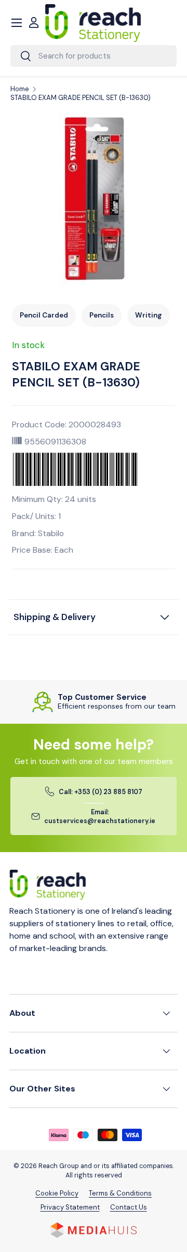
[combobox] (93, 56)
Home (19, 89)
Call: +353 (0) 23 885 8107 (100, 792)
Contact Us (128, 1207)
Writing (148, 315)
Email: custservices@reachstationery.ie (99, 816)
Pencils (101, 315)
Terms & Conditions (120, 1193)
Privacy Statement (70, 1207)
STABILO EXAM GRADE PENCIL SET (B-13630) (80, 98)
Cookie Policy (56, 1193)
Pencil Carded (44, 315)
